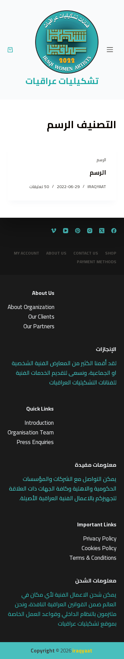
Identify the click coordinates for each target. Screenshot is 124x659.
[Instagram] (89, 230)
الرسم (101, 160)
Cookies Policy (99, 548)
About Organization (31, 306)
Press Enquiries (35, 441)
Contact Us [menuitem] (85, 253)
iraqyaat (82, 651)
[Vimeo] (53, 230)
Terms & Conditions (92, 557)
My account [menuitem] (26, 253)
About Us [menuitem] (56, 253)
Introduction (39, 422)
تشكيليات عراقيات (62, 81)
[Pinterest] (77, 230)
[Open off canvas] (110, 50)
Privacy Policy (99, 538)
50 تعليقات (39, 187)
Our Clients (41, 316)
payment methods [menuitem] (96, 262)
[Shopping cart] (10, 49)
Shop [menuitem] (110, 253)
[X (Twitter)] (101, 230)
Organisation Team (31, 432)
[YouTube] (65, 230)
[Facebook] (113, 230)
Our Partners (38, 326)
